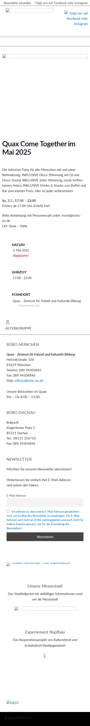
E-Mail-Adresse (16, 495)
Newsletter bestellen (17, 3)
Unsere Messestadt (45, 586)
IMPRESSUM (16, 665)
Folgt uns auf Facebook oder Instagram (61, 3)
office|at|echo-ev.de (29, 380)
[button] (6, 40)
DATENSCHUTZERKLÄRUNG (28, 670)
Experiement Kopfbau (45, 632)
